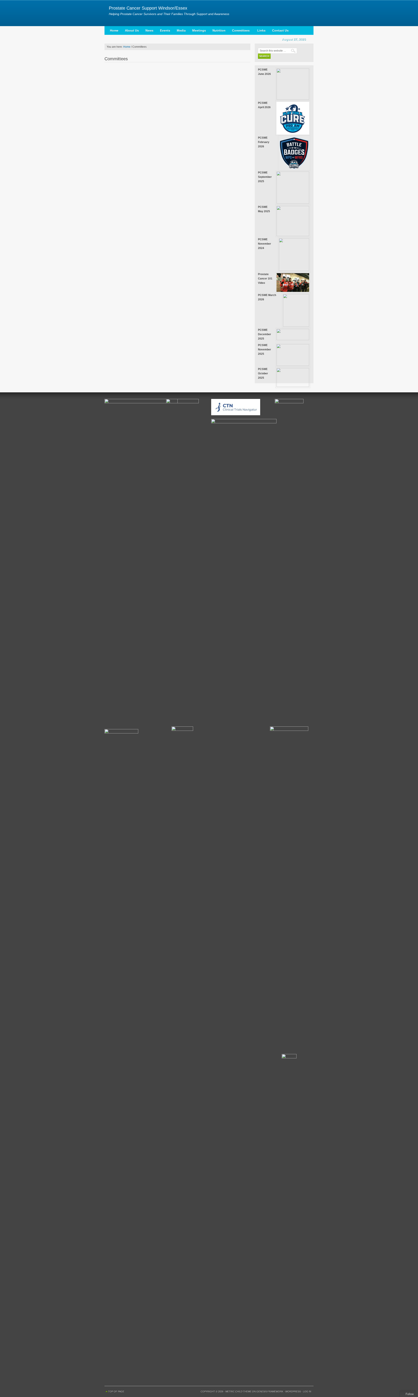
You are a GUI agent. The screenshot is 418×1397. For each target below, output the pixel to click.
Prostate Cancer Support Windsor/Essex (148, 8)
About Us (132, 30)
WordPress (293, 1391)
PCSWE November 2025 (264, 349)
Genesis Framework (269, 1391)
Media (181, 30)
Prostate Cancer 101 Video (265, 278)
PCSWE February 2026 (263, 142)
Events (165, 30)
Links (261, 30)
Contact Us (280, 30)
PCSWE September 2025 (265, 177)
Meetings (199, 30)
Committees (239, 31)
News (149, 30)
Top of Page (116, 1391)
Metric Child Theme (238, 1391)
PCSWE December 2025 (264, 334)
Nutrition (219, 30)
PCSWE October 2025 (263, 373)
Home (114, 30)
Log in (307, 1391)
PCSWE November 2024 (264, 244)
